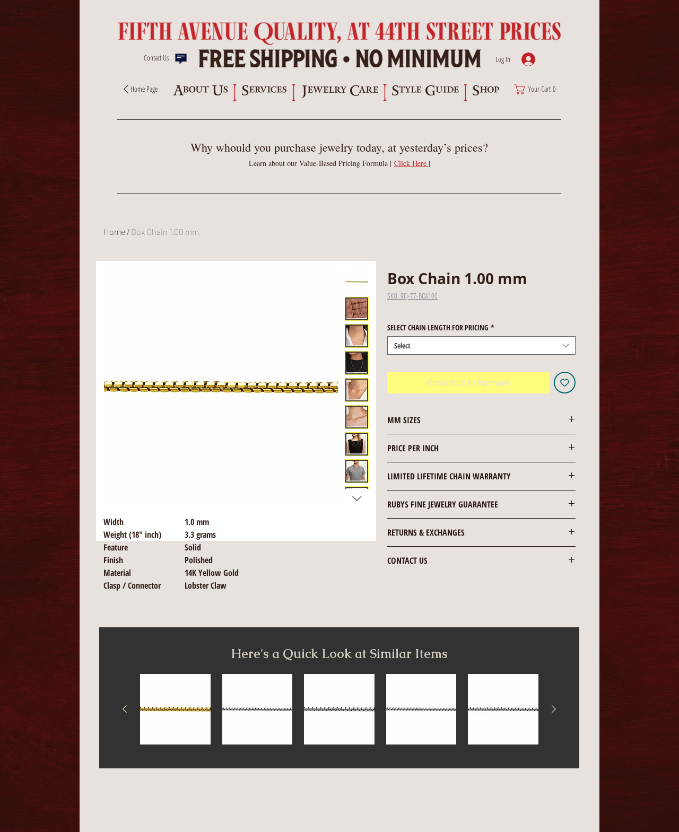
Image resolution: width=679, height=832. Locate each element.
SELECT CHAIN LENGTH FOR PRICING (440, 327)
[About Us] (200, 90)
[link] (538, 89)
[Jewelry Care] (339, 91)
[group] (339, 709)
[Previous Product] (124, 709)
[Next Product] (553, 709)
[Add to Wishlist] (565, 382)
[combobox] (481, 345)
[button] (412, 163)
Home (114, 231)
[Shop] (485, 90)
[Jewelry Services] (264, 90)
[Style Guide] (425, 90)
